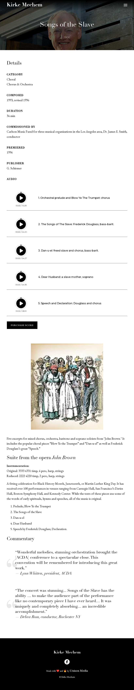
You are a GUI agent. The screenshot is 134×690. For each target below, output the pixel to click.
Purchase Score (22, 325)
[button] (125, 5)
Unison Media (79, 671)
